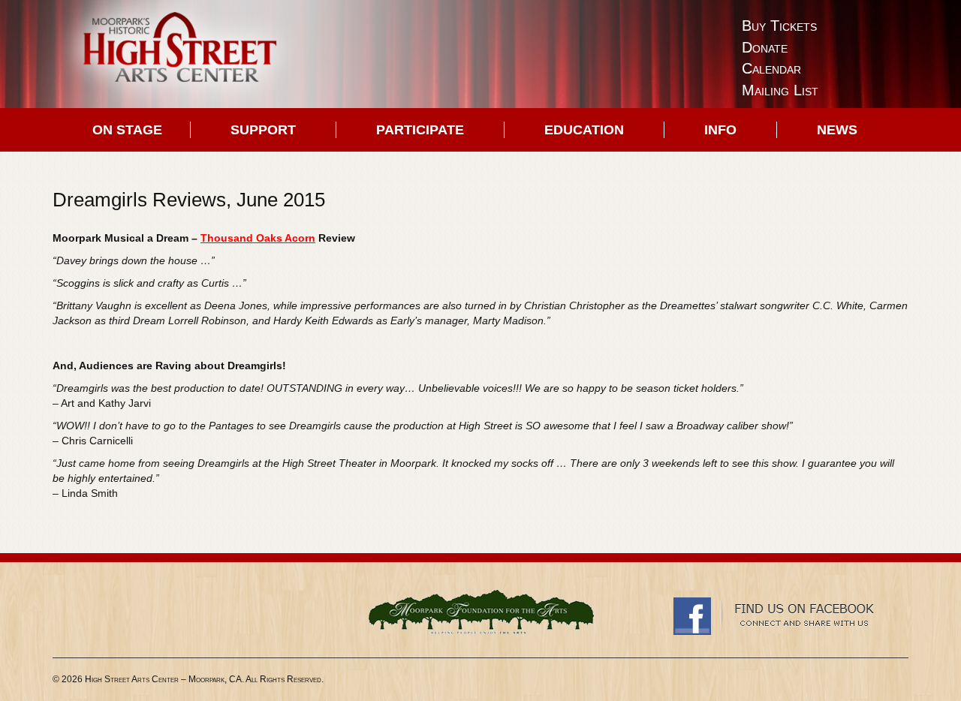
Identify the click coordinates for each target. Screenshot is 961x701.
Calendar (771, 68)
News (837, 129)
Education (584, 129)
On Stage (127, 129)
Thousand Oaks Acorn (257, 238)
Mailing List (780, 90)
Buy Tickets (779, 25)
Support (263, 129)
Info (720, 129)
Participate (420, 129)
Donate (765, 47)
